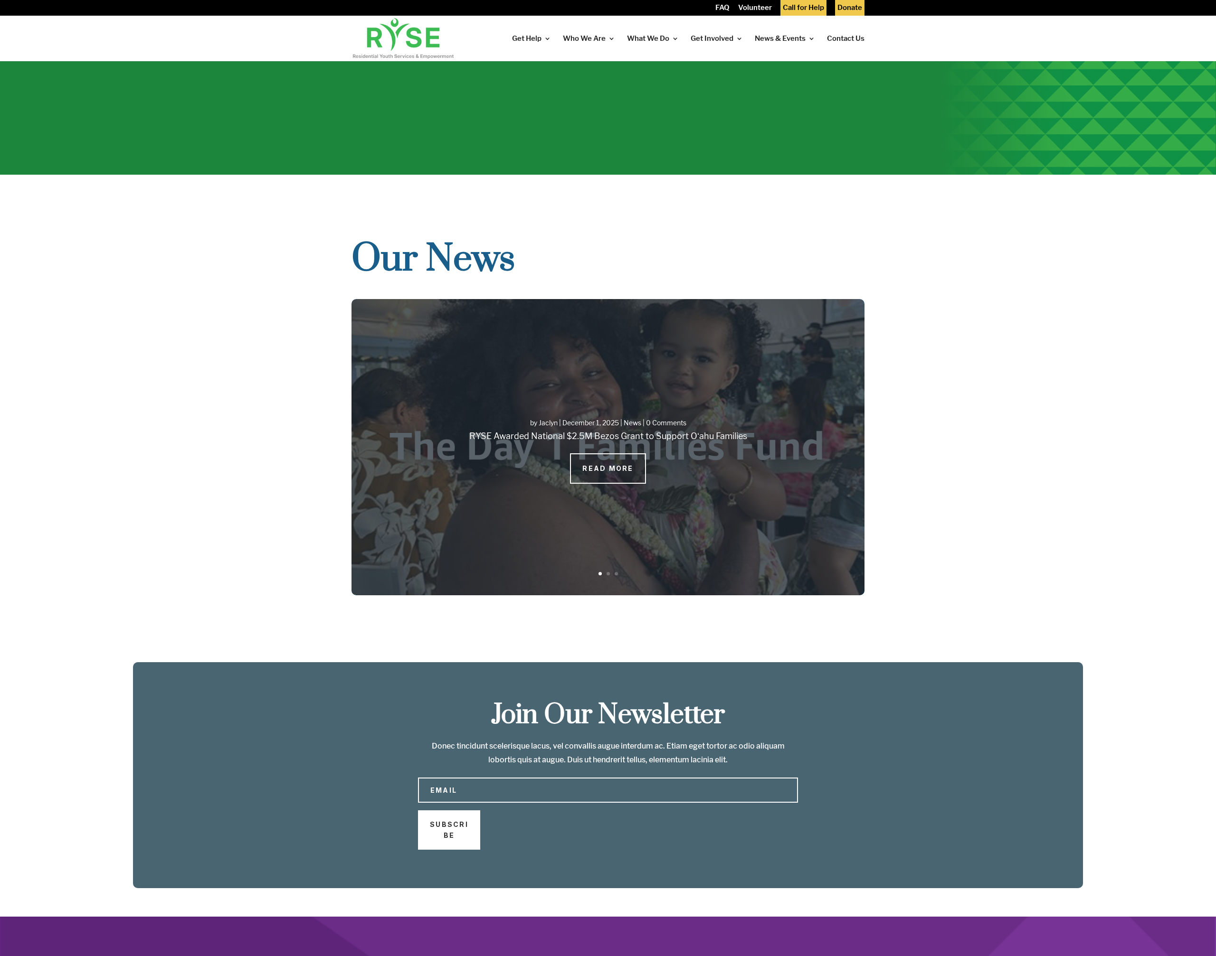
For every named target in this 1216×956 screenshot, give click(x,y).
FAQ (722, 8)
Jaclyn (548, 423)
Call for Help (803, 8)
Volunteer (755, 8)
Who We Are (584, 39)
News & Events (780, 39)
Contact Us (845, 39)
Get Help (527, 39)
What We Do (648, 39)
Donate (849, 8)
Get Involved (712, 39)
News (632, 423)
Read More (607, 468)
